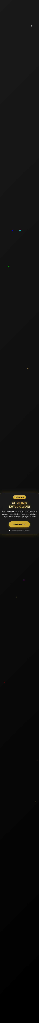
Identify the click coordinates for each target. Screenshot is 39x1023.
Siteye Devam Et (19, 524)
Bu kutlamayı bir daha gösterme (20, 531)
